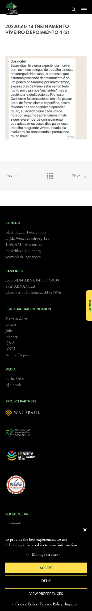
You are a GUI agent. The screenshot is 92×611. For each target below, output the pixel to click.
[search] (73, 9)
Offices (11, 325)
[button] (85, 530)
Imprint (71, 604)
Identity (11, 337)
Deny (46, 580)
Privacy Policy (51, 604)
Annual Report (17, 355)
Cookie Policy (26, 604)
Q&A (10, 343)
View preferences (46, 593)
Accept (46, 568)
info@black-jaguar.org (23, 251)
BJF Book (13, 385)
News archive (16, 319)
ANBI (10, 349)
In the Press (14, 379)
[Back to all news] (49, 174)
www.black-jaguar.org (23, 257)
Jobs (9, 331)
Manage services (45, 555)
